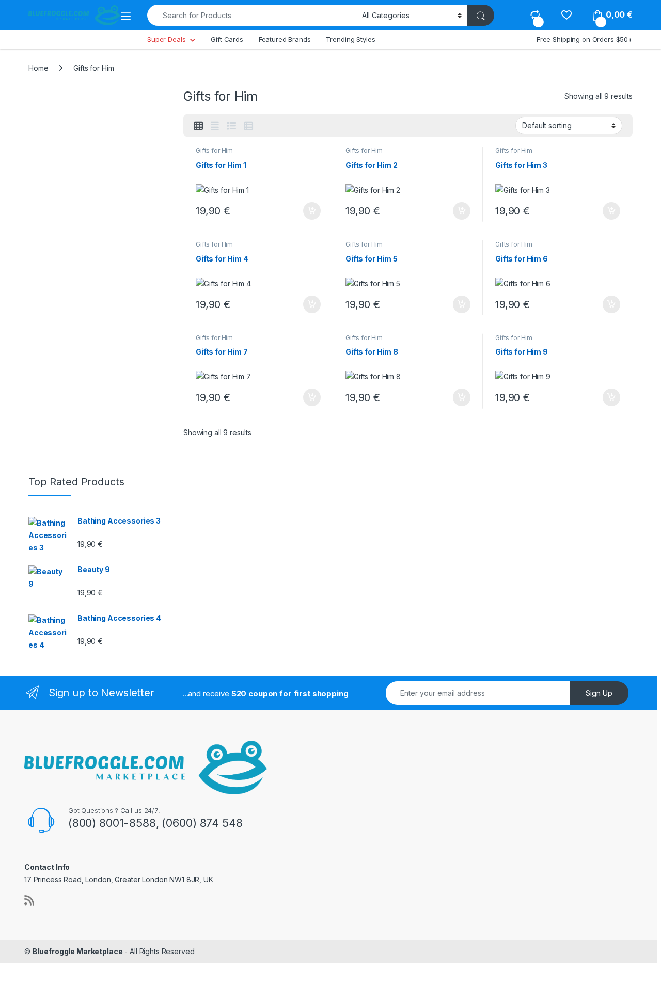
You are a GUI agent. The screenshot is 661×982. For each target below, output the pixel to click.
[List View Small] (248, 126)
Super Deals (166, 39)
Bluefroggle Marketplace (78, 951)
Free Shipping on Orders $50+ (585, 39)
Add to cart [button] (312, 211)
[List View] (231, 126)
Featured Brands (285, 39)
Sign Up (599, 692)
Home (38, 68)
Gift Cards (227, 39)
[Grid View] (198, 126)
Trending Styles (350, 39)
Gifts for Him (214, 151)
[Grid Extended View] (215, 126)
